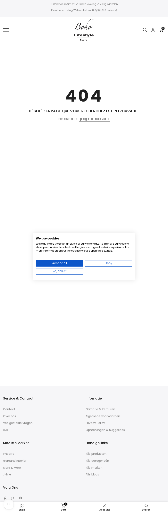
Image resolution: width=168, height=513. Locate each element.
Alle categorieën (97, 461)
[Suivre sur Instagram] (13, 498)
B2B (5, 430)
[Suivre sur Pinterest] (20, 498)
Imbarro (8, 454)
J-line (7, 474)
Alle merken (94, 468)
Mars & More (12, 468)
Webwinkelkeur (82, 10)
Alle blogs (92, 474)
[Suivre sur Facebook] (5, 498)
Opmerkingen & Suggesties (105, 430)
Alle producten (96, 454)
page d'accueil (94, 119)
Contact (9, 409)
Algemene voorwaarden (103, 416)
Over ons (9, 416)
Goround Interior (14, 461)
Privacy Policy (95, 423)
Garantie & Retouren (100, 409)
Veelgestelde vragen (18, 423)
